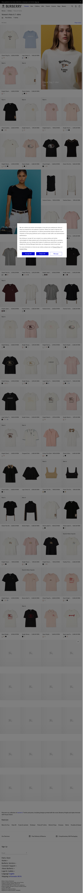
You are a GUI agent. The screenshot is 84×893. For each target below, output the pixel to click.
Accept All (28, 254)
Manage (55, 254)
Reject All (42, 254)
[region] (42, 240)
